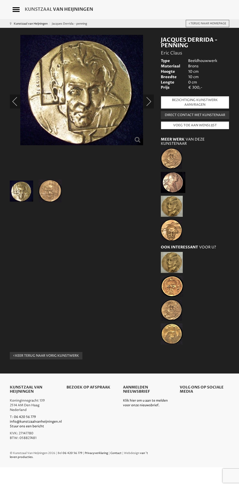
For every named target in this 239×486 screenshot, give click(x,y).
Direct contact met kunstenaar (195, 115)
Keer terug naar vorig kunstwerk (46, 355)
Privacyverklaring (96, 453)
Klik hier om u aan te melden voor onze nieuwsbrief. (145, 402)
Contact (116, 453)
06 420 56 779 (25, 417)
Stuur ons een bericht (27, 426)
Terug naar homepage (208, 23)
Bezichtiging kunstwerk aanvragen (195, 102)
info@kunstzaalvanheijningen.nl (36, 421)
